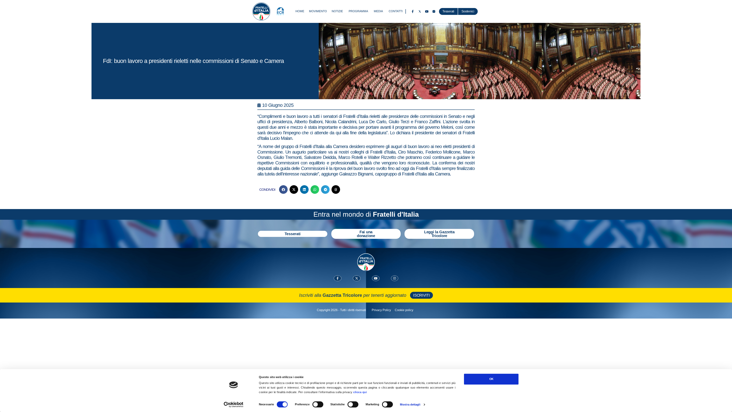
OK (491, 379)
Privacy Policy (381, 310)
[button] (283, 189)
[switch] (317, 404)
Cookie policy (404, 310)
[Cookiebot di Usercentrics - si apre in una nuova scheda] (233, 404)
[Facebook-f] (413, 11)
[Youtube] (427, 11)
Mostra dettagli (410, 404)
